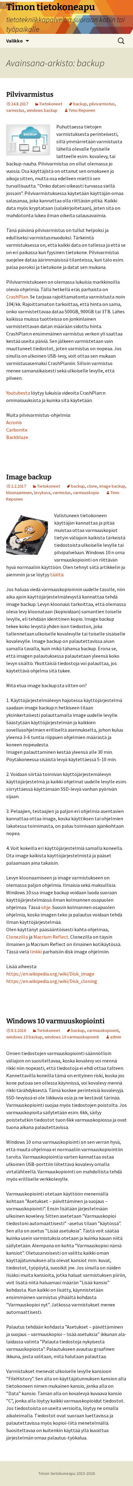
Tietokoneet (50, 104)
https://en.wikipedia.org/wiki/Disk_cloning (51, 981)
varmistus (15, 110)
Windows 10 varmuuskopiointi (55, 1021)
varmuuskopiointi (103, 1030)
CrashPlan (17, 297)
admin (115, 1037)
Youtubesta (18, 393)
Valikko (14, 41)
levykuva (42, 492)
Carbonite (17, 430)
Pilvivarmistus (30, 94)
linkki (36, 951)
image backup (112, 486)
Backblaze (17, 437)
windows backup (42, 110)
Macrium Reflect (50, 937)
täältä (56, 574)
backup (80, 104)
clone (92, 486)
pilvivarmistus (102, 104)
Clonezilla (17, 937)
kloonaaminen (19, 492)
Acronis (14, 422)
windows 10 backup (24, 1037)
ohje (45, 907)
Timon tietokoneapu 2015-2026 (66, 1473)
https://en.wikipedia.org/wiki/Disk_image (50, 974)
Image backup (28, 477)
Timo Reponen (82, 110)
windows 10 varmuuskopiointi (72, 1037)
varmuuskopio (86, 492)
